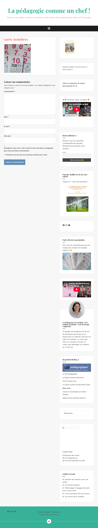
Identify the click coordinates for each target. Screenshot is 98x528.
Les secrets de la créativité (74, 497)
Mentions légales (44, 512)
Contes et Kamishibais (70, 392)
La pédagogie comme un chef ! (49, 10)
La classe (65, 385)
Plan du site (56, 512)
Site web (7, 136)
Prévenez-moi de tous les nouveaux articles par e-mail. (26, 155)
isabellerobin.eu (54, 514)
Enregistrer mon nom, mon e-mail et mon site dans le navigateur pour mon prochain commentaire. (28, 149)
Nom (6, 117)
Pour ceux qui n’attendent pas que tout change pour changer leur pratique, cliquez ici (76, 247)
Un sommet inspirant (72, 485)
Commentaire (9, 91)
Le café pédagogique (69, 374)
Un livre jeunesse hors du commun (77, 494)
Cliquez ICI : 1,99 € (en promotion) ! (75, 182)
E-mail (7, 126)
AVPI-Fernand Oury (69, 381)
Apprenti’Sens (67, 398)
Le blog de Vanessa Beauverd (73, 378)
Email (64, 152)
